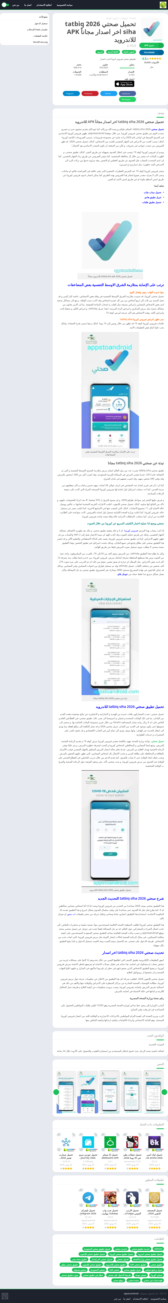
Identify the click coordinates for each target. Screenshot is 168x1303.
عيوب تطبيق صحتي (69, 1275)
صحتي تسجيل (80, 1269)
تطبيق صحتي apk (138, 1264)
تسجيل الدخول (41, 23)
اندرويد (100, 51)
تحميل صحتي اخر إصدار (101, 1259)
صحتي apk (114, 1269)
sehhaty (158, 1248)
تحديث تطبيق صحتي (141, 1248)
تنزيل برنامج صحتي (153, 1269)
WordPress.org (40, 42)
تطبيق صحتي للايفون (92, 1264)
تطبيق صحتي (156, 1264)
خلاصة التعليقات (40, 35)
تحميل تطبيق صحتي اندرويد (150, 1254)
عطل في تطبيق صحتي (93, 1275)
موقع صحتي (118, 1280)
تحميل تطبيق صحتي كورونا (121, 1254)
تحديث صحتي (121, 1248)
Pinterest (88, 93)
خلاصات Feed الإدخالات (37, 29)
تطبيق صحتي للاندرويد (116, 1264)
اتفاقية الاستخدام (44, 4)
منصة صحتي (133, 1280)
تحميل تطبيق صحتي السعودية (97, 1248)
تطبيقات (124, 18)
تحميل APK (149, 45)
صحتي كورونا (156, 1275)
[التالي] (56, 1092)
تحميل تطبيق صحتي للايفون (92, 1254)
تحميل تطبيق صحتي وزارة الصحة (147, 1259)
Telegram (70, 93)
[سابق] (164, 1092)
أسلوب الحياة (112, 18)
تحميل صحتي (157, 741)
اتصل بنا (28, 4)
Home (133, 18)
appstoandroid (127, 67)
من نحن (15, 4)
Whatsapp (126, 99)
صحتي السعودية (98, 1269)
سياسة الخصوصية (65, 4)
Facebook (126, 93)
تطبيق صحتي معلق (69, 1264)
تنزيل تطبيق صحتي (132, 1269)
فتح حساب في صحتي (153, 1280)
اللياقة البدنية (113, 51)
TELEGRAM (149, 52)
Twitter (108, 93)
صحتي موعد (140, 1275)
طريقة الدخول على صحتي (119, 1275)
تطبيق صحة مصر (79, 1259)
